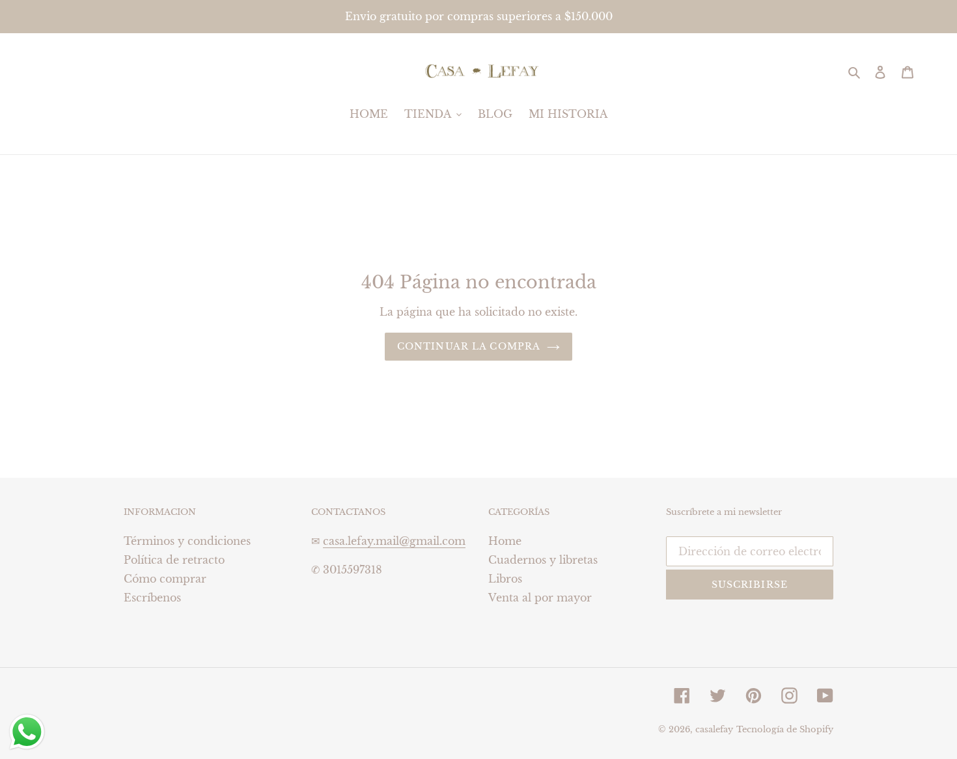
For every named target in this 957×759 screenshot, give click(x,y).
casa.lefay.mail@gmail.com (394, 540)
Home (504, 540)
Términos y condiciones (187, 540)
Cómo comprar (165, 578)
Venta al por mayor (540, 597)
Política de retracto (174, 559)
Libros (505, 578)
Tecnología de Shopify (784, 729)
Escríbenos (152, 597)
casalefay (714, 729)
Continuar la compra (468, 346)
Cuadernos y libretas (543, 559)
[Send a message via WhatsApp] (27, 731)
